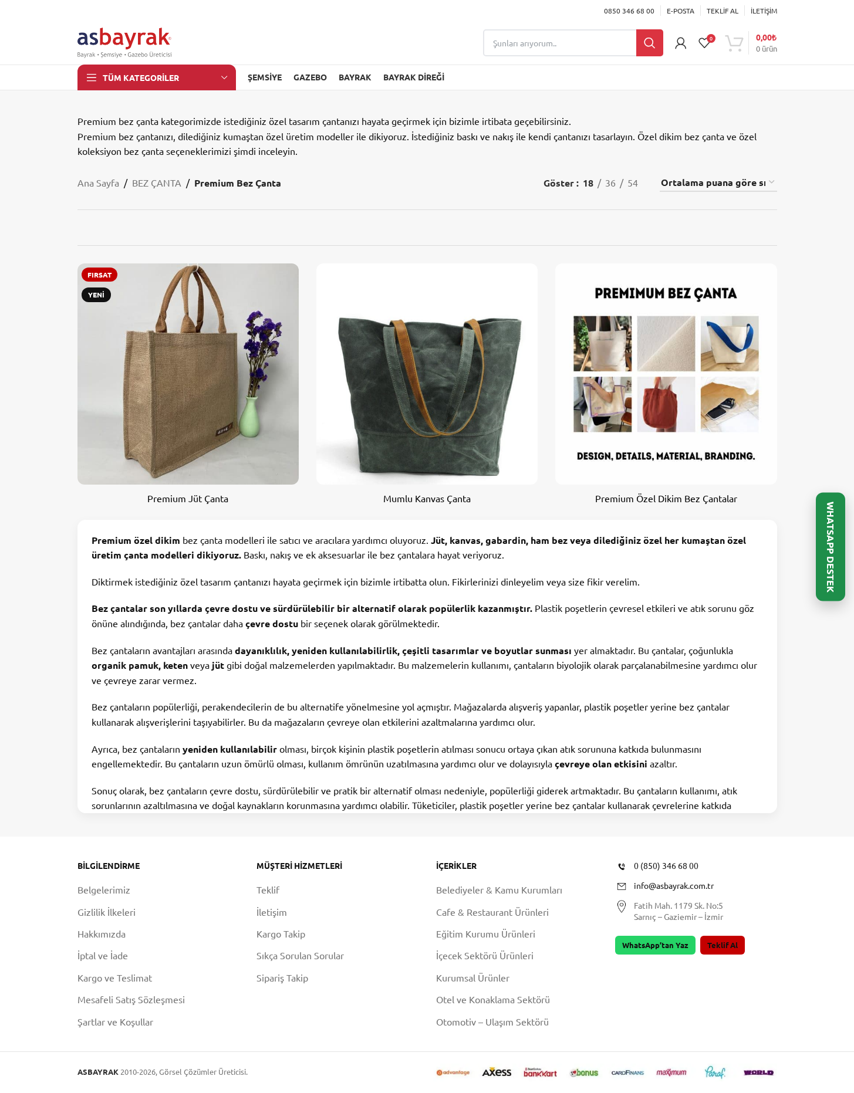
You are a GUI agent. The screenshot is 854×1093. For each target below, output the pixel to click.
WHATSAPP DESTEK (831, 546)
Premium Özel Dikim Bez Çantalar (666, 498)
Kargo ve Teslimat (114, 977)
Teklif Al (722, 945)
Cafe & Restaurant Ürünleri (492, 912)
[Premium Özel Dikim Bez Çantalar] (666, 374)
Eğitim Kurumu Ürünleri (485, 933)
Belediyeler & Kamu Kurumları (499, 889)
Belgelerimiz (103, 889)
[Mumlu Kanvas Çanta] (427, 374)
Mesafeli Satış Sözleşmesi (131, 999)
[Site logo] (124, 41)
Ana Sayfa (98, 182)
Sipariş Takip (282, 977)
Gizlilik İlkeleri (106, 912)
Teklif (267, 889)
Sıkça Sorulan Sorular (300, 955)
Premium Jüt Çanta (187, 498)
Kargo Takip (280, 933)
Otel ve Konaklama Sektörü (493, 999)
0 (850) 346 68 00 (666, 865)
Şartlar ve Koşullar (115, 1021)
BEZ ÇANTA (156, 182)
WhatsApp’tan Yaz (655, 945)
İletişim (271, 912)
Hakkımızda (101, 933)
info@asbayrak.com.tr (674, 885)
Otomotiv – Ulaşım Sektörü (492, 1021)
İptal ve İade (102, 955)
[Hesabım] (681, 43)
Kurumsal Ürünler (472, 977)
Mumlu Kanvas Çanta (427, 498)
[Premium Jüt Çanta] (188, 374)
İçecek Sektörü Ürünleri (485, 955)
